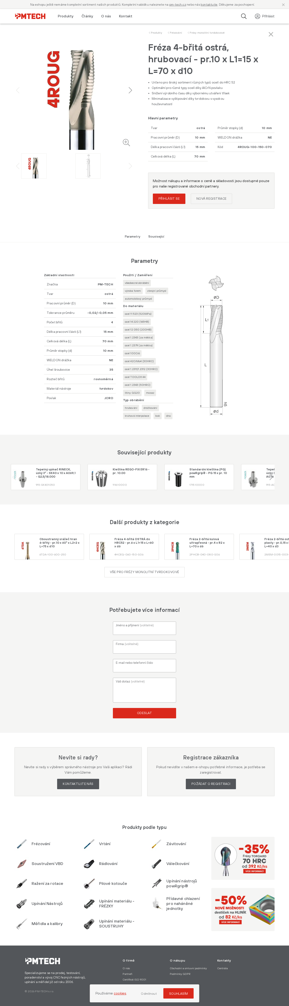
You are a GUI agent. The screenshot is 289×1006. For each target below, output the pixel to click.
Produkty (156, 33)
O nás (106, 16)
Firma (127, 644)
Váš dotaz (130, 682)
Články (87, 16)
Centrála (222, 968)
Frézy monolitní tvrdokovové (207, 33)
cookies (120, 993)
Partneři (127, 974)
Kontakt (125, 16)
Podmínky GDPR (180, 974)
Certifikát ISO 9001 (134, 979)
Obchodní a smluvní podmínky (188, 968)
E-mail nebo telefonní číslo (134, 663)
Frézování (176, 33)
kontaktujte (209, 5)
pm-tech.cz (177, 5)
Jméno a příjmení (135, 625)
